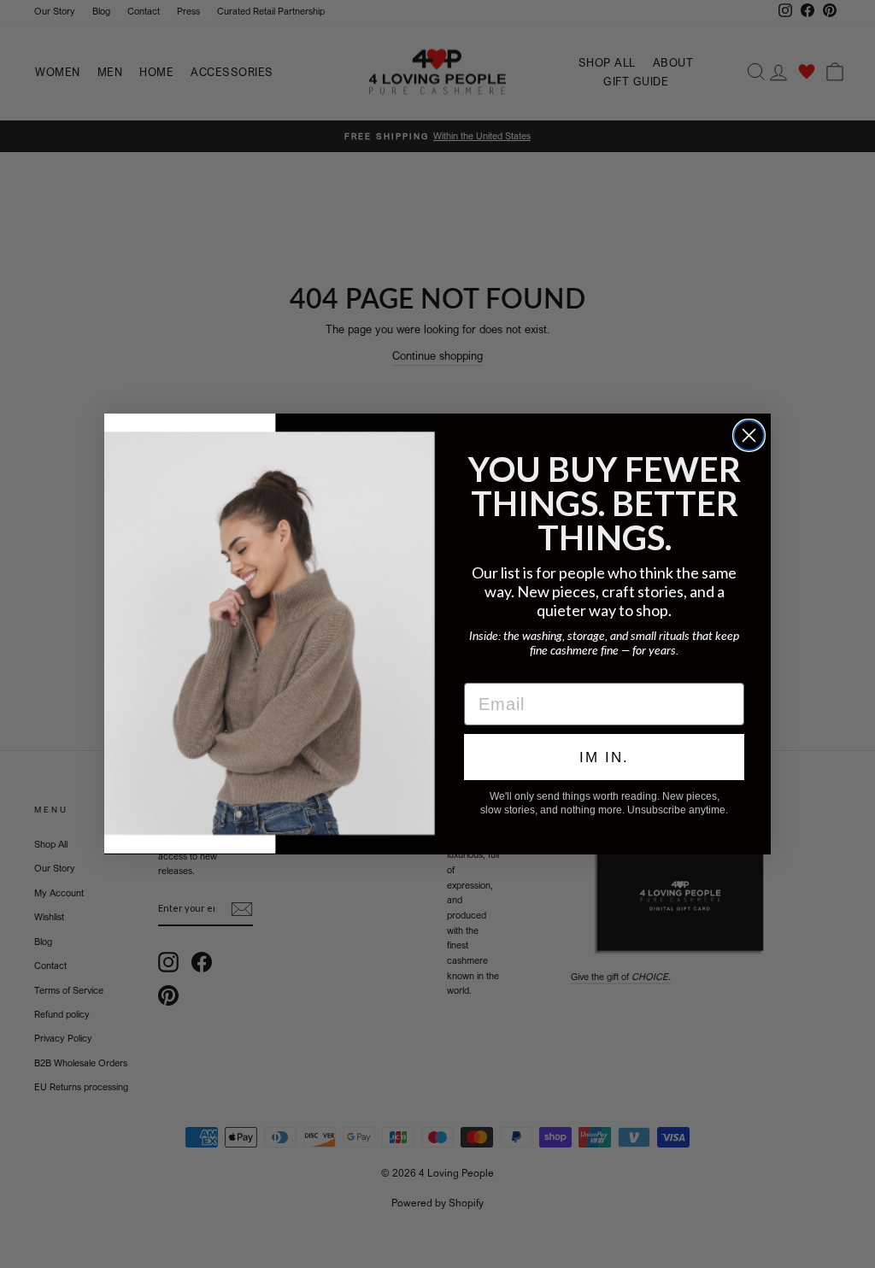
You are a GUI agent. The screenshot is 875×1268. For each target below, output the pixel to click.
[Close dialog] (749, 435)
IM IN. (604, 757)
